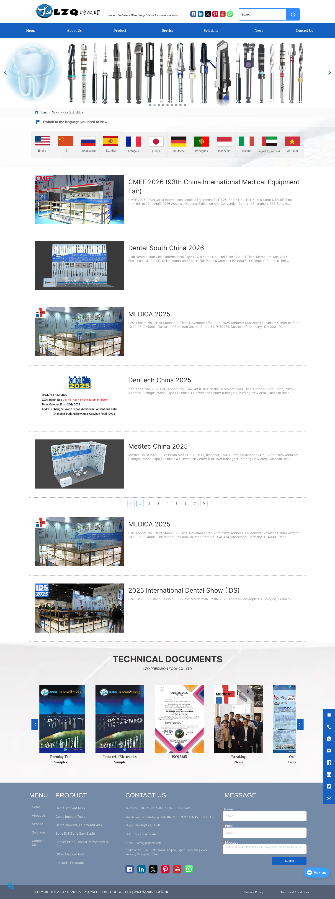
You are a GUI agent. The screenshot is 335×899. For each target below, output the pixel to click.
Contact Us (304, 30)
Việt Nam (292, 150)
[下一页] (204, 503)
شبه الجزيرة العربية (269, 150)
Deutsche (179, 151)
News (259, 30)
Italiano (246, 150)
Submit (289, 860)
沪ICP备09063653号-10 (152, 892)
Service (167, 30)
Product (119, 30)
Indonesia (224, 151)
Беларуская (88, 150)
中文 (65, 150)
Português (201, 151)
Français (133, 151)
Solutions (211, 30)
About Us (74, 30)
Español (111, 150)
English (42, 150)
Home (30, 30)
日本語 (156, 151)
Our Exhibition (73, 112)
